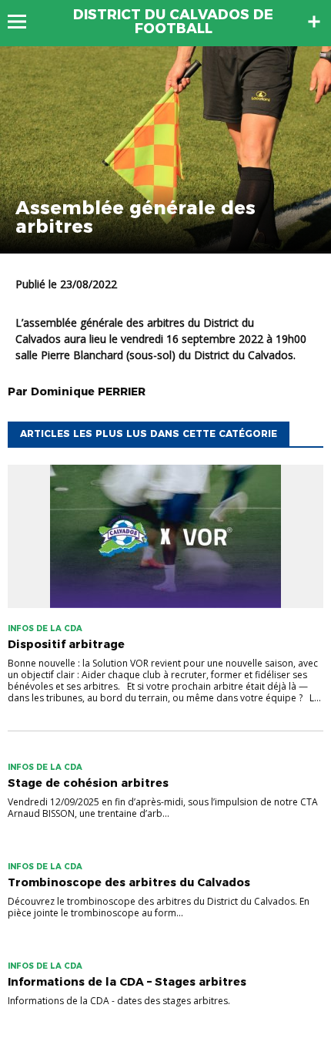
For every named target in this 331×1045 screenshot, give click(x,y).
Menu (24, 21)
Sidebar (314, 21)
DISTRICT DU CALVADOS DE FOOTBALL (173, 21)
